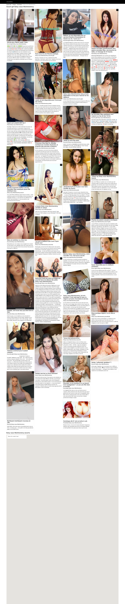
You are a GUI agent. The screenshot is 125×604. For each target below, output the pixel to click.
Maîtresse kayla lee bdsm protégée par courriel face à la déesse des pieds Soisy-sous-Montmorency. (48, 279)
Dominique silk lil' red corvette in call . (75, 421)
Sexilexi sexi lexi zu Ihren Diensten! (46, 373)
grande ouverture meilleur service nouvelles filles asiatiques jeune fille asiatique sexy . (18, 189)
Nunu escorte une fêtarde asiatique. (47, 54)
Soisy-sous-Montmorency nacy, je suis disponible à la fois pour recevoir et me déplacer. (76, 95)
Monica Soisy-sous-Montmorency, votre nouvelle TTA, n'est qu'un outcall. (76, 254)
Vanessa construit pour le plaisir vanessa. (17, 351)
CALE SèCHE (9, 1)
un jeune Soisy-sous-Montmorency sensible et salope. (46, 207)
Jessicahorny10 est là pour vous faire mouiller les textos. (75, 187)
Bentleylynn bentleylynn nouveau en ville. (18, 421)
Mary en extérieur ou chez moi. (17, 240)
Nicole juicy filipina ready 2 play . (17, 42)
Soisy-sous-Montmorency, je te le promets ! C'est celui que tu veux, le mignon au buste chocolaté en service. (75, 297)
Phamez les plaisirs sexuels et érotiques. (104, 220)
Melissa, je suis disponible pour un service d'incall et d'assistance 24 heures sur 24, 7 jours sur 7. (74, 37)
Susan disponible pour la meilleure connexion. (102, 265)
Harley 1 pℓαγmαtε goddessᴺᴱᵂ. (101, 362)
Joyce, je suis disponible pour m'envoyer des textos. (48, 101)
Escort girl (9, 4)
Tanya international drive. (71, 338)
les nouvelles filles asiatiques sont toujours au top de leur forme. (102, 115)
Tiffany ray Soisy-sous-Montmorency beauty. (103, 177)
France (14, 4)
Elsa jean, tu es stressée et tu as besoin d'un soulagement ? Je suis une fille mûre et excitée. (76, 384)
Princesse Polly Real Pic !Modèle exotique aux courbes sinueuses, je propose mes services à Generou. (46, 144)
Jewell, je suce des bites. (71, 140)
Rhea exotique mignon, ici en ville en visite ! (103, 314)
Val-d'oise (19, 4)
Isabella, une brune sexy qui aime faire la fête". (20, 311)
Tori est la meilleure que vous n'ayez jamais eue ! (47, 242)
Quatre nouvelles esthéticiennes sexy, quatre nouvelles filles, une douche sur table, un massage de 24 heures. (103, 50)
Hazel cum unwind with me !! (16, 123)
